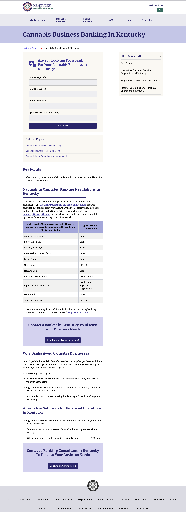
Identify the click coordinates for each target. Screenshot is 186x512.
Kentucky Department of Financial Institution (63, 204)
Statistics (147, 20)
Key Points (126, 63)
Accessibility (141, 508)
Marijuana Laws (37, 20)
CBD (111, 20)
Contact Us (44, 508)
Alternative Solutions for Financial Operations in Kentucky (138, 89)
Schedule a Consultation (63, 465)
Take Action (24, 499)
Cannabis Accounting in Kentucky (42, 145)
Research (159, 499)
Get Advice (62, 125)
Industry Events (63, 499)
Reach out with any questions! (63, 340)
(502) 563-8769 (155, 5)
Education (43, 499)
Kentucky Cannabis (31, 48)
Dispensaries (85, 499)
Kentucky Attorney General (36, 214)
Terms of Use (84, 508)
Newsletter (141, 499)
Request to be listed (78, 312)
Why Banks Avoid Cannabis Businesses (141, 80)
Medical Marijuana (87, 20)
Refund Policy (105, 508)
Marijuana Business (61, 20)
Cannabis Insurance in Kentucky (41, 151)
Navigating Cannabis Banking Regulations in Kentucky (136, 72)
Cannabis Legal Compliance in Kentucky (45, 156)
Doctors (124, 499)
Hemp (128, 20)
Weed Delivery (106, 499)
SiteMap (123, 508)
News (9, 499)
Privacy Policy (63, 508)
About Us (175, 499)
